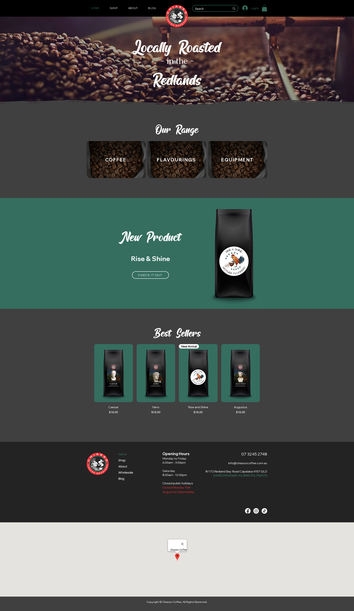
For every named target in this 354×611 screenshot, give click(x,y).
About (122, 466)
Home (122, 454)
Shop (122, 460)
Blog (121, 479)
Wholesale (125, 472)
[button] (113, 8)
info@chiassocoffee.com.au (247, 463)
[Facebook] (248, 511)
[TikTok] (264, 511)
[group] (177, 379)
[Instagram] (256, 511)
